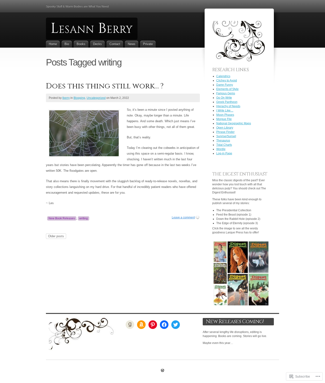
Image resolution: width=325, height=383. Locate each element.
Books (81, 44)
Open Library (224, 127)
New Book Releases (62, 218)
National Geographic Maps (233, 123)
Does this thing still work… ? (105, 86)
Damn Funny (224, 84)
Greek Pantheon (226, 102)
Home (53, 44)
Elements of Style (227, 89)
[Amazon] (141, 324)
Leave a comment (183, 217)
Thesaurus (223, 140)
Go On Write (224, 97)
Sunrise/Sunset (226, 136)
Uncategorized (96, 98)
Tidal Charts (224, 144)
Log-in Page (224, 153)
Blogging (79, 98)
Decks (97, 44)
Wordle (221, 149)
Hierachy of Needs (228, 106)
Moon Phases (225, 114)
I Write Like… (224, 110)
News (131, 44)
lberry (66, 98)
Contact (114, 44)
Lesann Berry (92, 28)
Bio (66, 44)
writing (83, 218)
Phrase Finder (225, 132)
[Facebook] (164, 324)
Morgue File (224, 119)
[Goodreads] (130, 324)
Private (148, 44)
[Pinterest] (152, 324)
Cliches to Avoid (226, 80)
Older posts (56, 236)
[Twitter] (175, 324)
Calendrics (223, 76)
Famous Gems (225, 93)
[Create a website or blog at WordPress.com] (162, 371)
